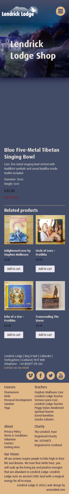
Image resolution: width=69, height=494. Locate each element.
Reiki (7, 396)
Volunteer (10, 439)
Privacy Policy (12, 432)
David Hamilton (44, 415)
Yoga (7, 408)
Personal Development (18, 400)
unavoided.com (55, 490)
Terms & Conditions (16, 435)
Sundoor (9, 404)
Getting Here (12, 447)
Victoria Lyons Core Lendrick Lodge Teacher (49, 402)
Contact (8, 443)
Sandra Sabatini (44, 419)
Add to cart (13, 269)
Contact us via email (16, 368)
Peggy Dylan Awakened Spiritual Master (49, 410)
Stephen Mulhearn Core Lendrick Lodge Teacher (49, 394)
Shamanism (11, 392)
